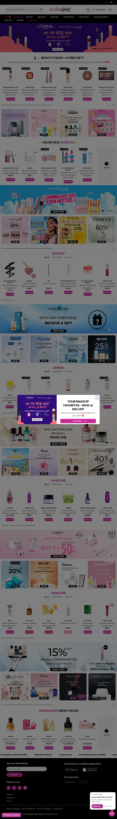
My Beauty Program (11, 815)
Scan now (96, 806)
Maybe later (108, 806)
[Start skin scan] (112, 813)
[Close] (97, 397)
